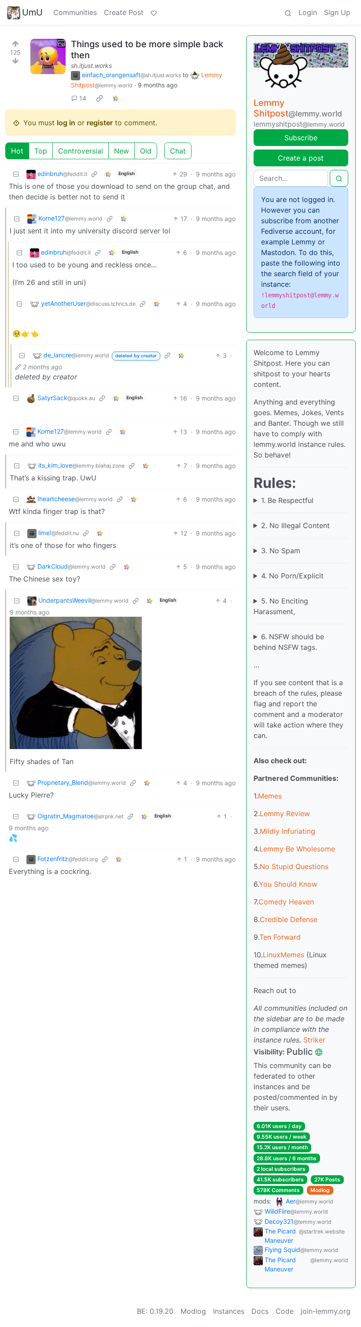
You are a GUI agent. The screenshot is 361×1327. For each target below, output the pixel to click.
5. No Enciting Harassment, (281, 606)
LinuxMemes (283, 954)
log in (66, 122)
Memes (270, 795)
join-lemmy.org (325, 1311)
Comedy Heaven (286, 901)
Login (307, 12)
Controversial (80, 150)
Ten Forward (280, 937)
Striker (314, 1039)
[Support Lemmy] (153, 12)
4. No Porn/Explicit (292, 575)
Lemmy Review (285, 813)
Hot (17, 150)
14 (82, 98)
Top (40, 150)
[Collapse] (16, 174)
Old (145, 150)
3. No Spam (280, 550)
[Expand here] (48, 56)
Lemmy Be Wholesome (297, 848)
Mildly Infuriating (287, 831)
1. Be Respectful (287, 500)
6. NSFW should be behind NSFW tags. (289, 642)
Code (285, 1311)
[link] (99, 98)
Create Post (124, 12)
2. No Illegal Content (295, 525)
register (100, 122)
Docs (260, 1311)
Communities (75, 12)
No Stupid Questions (294, 866)
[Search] (288, 12)
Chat (178, 150)
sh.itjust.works (91, 65)
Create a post (301, 158)
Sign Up (337, 12)
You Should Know (288, 884)
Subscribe (300, 137)
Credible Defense (288, 919)
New (121, 150)
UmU (32, 12)
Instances (228, 1311)
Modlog (320, 1190)
